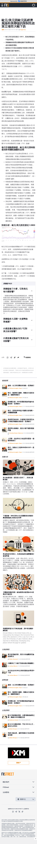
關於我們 (6, 782)
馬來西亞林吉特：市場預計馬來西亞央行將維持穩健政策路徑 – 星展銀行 (21, 420)
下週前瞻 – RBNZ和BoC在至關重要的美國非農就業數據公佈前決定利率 (18, 517)
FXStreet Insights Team (15, 388)
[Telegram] (16, 811)
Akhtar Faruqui (13, 729)
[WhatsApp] (13, 811)
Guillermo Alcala (13, 720)
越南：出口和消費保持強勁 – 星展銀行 (21, 385)
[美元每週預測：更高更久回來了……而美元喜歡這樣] (18, 467)
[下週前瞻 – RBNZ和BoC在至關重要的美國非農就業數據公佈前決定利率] (18, 505)
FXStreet (6, 4)
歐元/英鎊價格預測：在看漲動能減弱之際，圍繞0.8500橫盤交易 (21, 716)
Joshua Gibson (13, 666)
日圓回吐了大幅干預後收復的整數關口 (21, 663)
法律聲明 (6, 792)
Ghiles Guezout (13, 659)
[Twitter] (19, 811)
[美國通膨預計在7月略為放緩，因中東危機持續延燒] (18, 618)
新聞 (3, 29)
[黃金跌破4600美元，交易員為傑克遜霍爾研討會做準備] (18, 544)
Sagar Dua (23, 29)
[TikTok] (22, 811)
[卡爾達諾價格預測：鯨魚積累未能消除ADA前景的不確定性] (18, 582)
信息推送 (28, 357)
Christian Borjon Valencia (16, 433)
